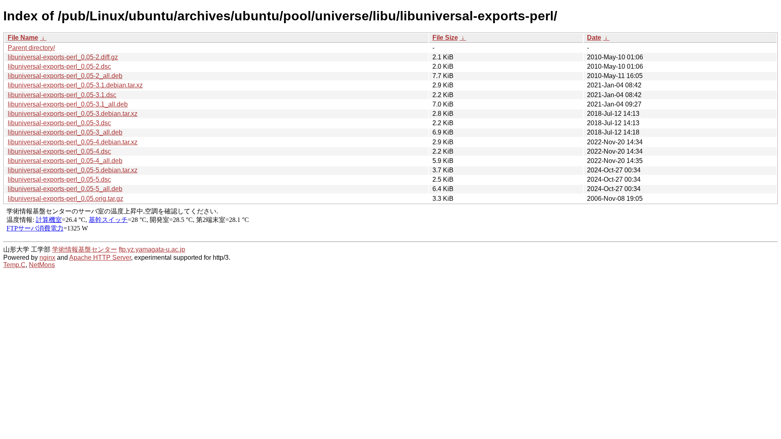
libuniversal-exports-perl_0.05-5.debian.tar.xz (72, 170)
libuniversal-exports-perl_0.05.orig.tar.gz (65, 198)
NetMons (42, 264)
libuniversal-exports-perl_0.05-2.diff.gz (63, 57)
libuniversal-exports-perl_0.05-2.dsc (59, 66)
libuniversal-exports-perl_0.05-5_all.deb (65, 188)
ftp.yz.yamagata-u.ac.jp (152, 249)
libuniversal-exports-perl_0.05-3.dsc (59, 123)
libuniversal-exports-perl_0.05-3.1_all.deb (68, 104)
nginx (47, 257)
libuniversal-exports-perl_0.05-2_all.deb (65, 75)
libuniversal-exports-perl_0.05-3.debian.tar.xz (72, 113)
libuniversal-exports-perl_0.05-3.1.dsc (62, 94)
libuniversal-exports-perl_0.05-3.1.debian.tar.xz (75, 85)
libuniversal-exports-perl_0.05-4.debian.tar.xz (72, 142)
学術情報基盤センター (84, 249)
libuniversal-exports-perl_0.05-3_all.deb (65, 132)
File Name (23, 37)
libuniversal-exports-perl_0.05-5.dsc (59, 179)
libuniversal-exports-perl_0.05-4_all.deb (65, 160)
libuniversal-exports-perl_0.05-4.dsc (59, 151)
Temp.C (14, 264)
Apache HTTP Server (100, 257)
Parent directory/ (31, 47)
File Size (445, 37)
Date (594, 37)
